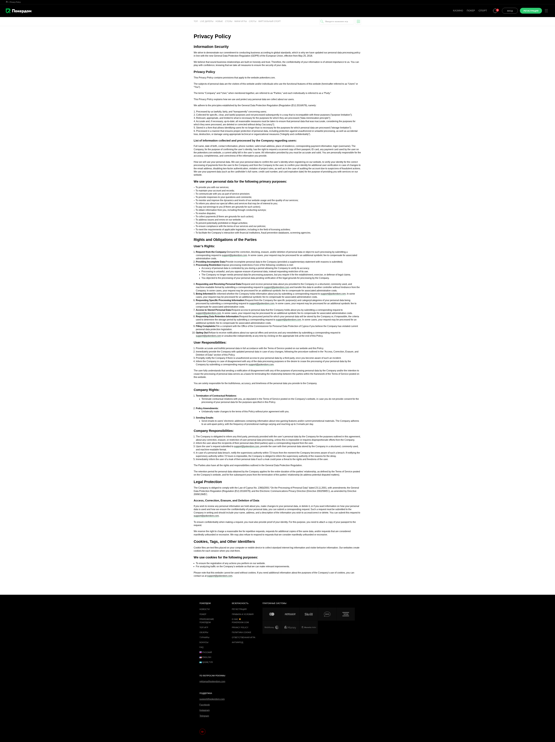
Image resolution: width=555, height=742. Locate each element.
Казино (458, 10)
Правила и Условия (243, 614)
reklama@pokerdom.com (212, 681)
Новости (204, 609)
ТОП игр (203, 627)
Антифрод (237, 642)
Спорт (483, 10)
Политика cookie (241, 632)
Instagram (204, 710)
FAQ (201, 647)
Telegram (204, 716)
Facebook (204, 705)
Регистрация (239, 609)
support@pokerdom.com (234, 255)
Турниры (204, 637)
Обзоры (203, 632)
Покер (471, 10)
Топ (196, 21)
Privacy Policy (240, 627)
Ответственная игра (243, 637)
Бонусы (203, 642)
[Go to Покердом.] (7, 2)
